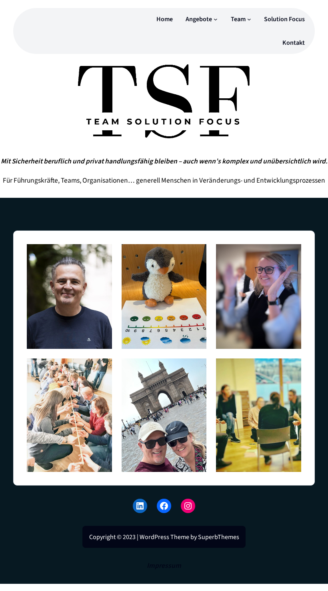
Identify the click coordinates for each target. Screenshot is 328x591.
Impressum (164, 566)
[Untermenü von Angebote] (216, 19)
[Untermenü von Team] (249, 19)
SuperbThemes (218, 537)
